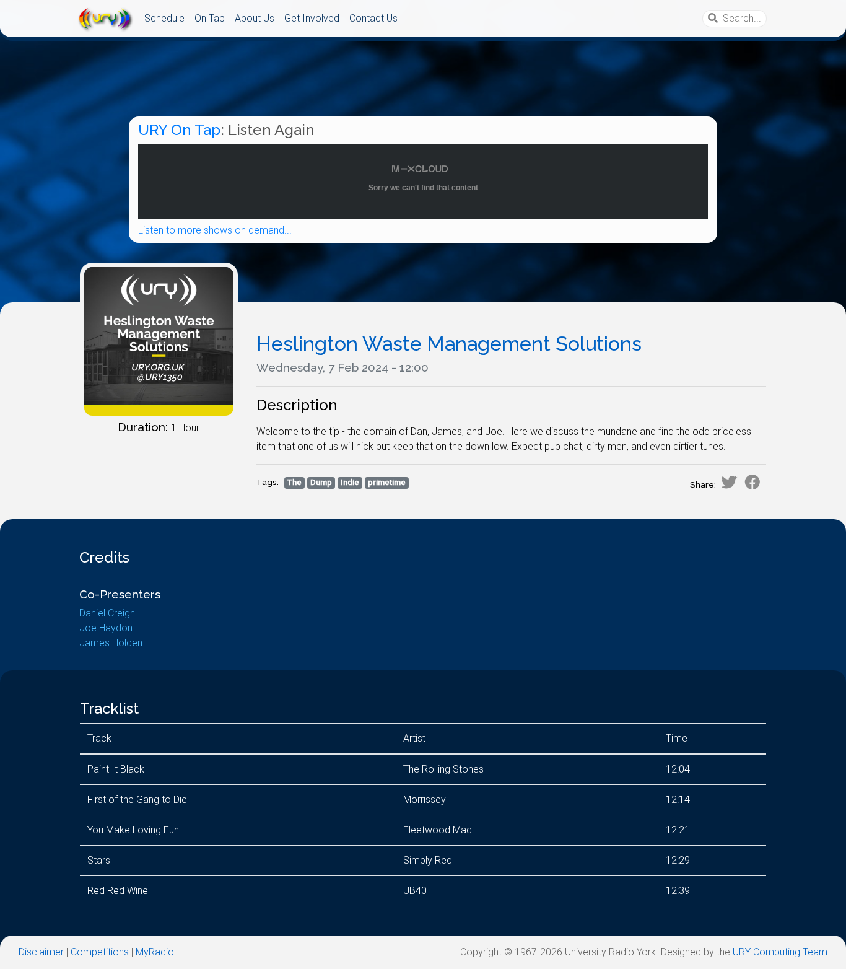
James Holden (110, 643)
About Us (254, 18)
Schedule (164, 18)
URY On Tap (179, 130)
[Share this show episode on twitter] (729, 482)
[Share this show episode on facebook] (752, 482)
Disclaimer (41, 952)
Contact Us (373, 18)
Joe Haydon (106, 628)
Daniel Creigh (107, 613)
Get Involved (311, 18)
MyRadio (155, 952)
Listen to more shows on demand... (215, 230)
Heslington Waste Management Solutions (449, 343)
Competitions (100, 952)
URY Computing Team (780, 952)
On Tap (209, 18)
